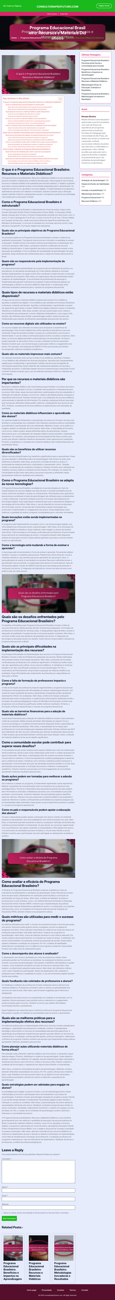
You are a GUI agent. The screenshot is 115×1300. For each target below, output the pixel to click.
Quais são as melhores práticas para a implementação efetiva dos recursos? (32, 158)
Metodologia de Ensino (91, 194)
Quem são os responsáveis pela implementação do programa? (27, 109)
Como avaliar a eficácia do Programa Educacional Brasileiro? (26, 149)
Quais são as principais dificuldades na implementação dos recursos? (30, 135)
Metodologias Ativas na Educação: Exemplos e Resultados (91, 87)
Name (5, 1187)
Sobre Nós (64, 14)
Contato (84, 1290)
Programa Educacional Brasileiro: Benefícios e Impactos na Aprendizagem (12, 1271)
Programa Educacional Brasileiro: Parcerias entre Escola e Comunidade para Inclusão (95, 63)
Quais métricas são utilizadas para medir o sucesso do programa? (28, 152)
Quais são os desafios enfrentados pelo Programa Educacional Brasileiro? (32, 132)
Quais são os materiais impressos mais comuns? (23, 116)
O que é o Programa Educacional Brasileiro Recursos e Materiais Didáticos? (32, 102)
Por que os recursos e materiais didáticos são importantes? (26, 118)
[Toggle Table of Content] (59, 99)
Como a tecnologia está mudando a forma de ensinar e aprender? (28, 130)
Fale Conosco (52, 14)
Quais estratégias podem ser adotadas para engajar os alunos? (27, 163)
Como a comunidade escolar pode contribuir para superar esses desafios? (31, 142)
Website (5, 1204)
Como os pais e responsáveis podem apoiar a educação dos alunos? (29, 146)
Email (5, 1195)
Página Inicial (104, 6)
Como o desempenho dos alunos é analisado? (22, 154)
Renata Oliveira (89, 116)
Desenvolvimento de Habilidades (95, 184)
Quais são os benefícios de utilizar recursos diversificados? (26, 123)
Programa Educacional (31, 38)
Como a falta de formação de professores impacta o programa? (28, 137)
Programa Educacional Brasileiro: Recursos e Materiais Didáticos (36, 1271)
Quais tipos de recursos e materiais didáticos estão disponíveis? (28, 111)
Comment (6, 1159)
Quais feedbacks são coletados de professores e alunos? (26, 156)
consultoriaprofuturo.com (57, 6)
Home (14, 38)
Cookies (60, 1290)
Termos (73, 1290)
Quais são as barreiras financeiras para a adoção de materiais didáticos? (31, 140)
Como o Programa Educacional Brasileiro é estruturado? (25, 105)
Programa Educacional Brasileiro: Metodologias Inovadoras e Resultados (62, 1271)
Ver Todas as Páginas (12, 6)
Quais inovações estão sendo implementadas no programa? (26, 128)
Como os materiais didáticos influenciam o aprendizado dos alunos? (29, 121)
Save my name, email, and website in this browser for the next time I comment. (36, 1213)
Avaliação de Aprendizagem (93, 180)
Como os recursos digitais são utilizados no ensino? (24, 114)
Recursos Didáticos (90, 201)
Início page (31, 1290)
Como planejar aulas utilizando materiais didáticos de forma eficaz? (29, 161)
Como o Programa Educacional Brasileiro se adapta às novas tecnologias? (31, 125)
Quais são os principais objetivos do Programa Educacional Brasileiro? (30, 107)
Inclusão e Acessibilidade (92, 190)
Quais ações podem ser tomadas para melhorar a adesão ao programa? (30, 144)
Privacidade (47, 1290)
